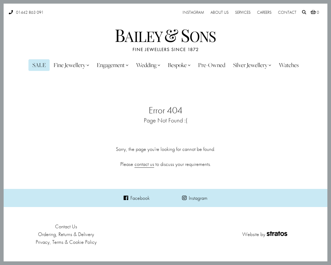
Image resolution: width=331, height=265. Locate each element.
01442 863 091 (30, 12)
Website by (253, 234)
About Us (219, 12)
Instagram (193, 12)
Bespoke (177, 65)
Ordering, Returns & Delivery (66, 234)
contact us (144, 164)
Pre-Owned (211, 65)
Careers (264, 12)
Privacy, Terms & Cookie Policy (66, 242)
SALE (39, 65)
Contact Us (66, 226)
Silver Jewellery (250, 65)
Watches (289, 65)
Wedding (146, 65)
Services (243, 12)
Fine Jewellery (69, 65)
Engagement (111, 65)
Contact (287, 12)
